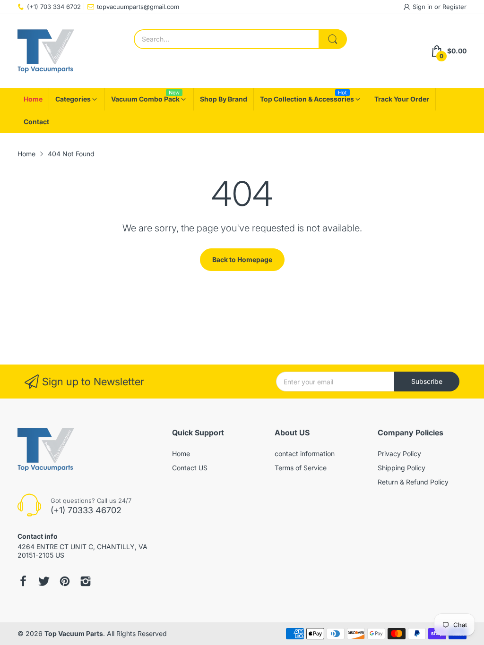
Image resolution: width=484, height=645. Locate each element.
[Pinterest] (64, 581)
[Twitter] (44, 581)
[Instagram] (85, 581)
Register (454, 6)
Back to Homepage (242, 259)
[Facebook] (23, 581)
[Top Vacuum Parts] (45, 51)
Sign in (423, 6)
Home (181, 454)
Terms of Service (301, 468)
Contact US (189, 468)
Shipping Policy (401, 468)
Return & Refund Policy (413, 482)
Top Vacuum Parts (73, 633)
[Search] (333, 39)
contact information (305, 454)
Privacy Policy (399, 454)
